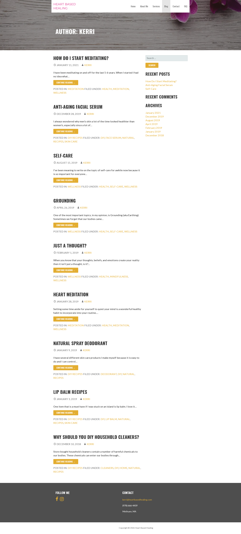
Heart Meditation (70, 294)
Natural (128, 137)
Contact (176, 6)
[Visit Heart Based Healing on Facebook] (57, 499)
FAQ (185, 6)
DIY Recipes (75, 137)
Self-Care (63, 155)
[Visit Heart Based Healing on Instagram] (62, 499)
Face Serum (113, 137)
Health (107, 88)
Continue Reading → (65, 82)
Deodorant (109, 373)
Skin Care (71, 141)
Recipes (58, 141)
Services (156, 6)
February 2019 (153, 127)
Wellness (59, 92)
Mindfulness (119, 276)
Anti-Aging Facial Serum (77, 106)
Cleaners (107, 467)
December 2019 (154, 116)
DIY (103, 137)
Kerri (88, 65)
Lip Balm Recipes (70, 391)
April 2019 (151, 123)
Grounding (64, 200)
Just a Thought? (69, 245)
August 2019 (152, 120)
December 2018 (154, 135)
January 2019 (153, 131)
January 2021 (153, 112)
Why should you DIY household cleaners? (96, 436)
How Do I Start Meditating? (81, 58)
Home (133, 6)
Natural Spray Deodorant (80, 343)
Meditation (76, 88)
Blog (166, 6)
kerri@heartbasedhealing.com (137, 499)
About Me (144, 6)
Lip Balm (111, 419)
